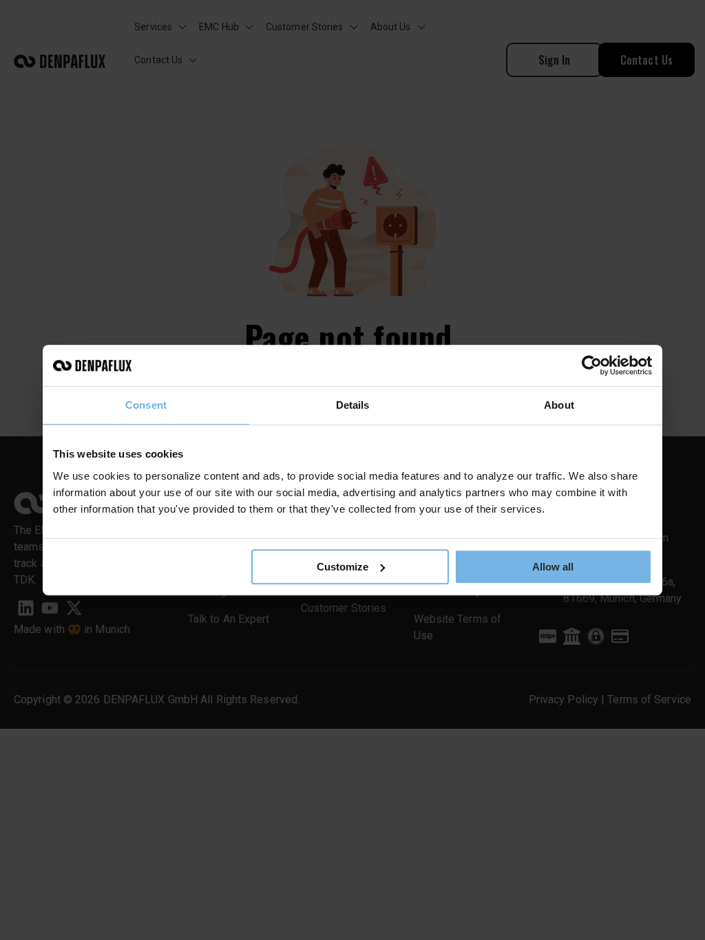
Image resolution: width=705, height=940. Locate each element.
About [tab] (559, 405)
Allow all (553, 567)
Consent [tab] (146, 405)
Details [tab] (353, 405)
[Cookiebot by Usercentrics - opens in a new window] (592, 365)
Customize (342, 567)
